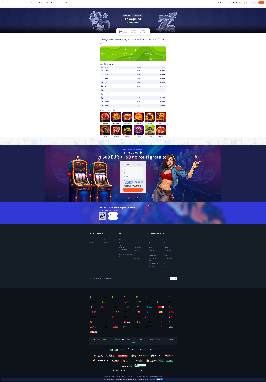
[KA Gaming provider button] (94, 322)
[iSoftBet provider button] (139, 302)
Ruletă (165, 253)
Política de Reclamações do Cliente (125, 255)
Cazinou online (91, 6)
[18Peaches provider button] (94, 332)
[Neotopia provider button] (172, 327)
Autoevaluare (137, 250)
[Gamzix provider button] (105, 297)
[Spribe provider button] (116, 307)
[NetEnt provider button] (94, 302)
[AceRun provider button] (161, 322)
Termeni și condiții (137, 182)
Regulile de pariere (123, 245)
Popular (151, 245)
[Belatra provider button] (150, 307)
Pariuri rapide (152, 255)
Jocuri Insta (166, 245)
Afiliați (135, 255)
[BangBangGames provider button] (172, 317)
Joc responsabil (138, 247)
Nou (150, 242)
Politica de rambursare (139, 240)
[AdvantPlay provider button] (94, 327)
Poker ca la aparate (168, 258)
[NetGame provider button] (150, 297)
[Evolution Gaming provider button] (105, 312)
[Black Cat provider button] (105, 327)
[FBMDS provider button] (161, 307)
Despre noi (136, 258)
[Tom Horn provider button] (172, 307)
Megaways (166, 247)
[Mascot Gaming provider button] (172, 312)
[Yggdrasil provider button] (127, 297)
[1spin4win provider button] (105, 302)
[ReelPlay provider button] (127, 317)
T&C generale (122, 240)
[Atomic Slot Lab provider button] (127, 307)
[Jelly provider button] (139, 322)
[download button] (102, 216)
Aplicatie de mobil (138, 253)
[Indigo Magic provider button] (116, 322)
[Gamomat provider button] (116, 297)
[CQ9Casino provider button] (139, 307)
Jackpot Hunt (166, 242)
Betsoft (91, 245)
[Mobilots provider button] (94, 307)
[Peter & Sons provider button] (172, 297)
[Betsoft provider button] (139, 297)
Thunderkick (107, 240)
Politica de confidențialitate (130, 181)
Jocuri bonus (166, 266)
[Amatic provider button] (161, 297)
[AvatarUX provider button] (105, 317)
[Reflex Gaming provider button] (150, 322)
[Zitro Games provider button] (127, 312)
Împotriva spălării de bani (140, 245)
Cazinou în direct (153, 250)
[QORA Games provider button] (105, 322)
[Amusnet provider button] (172, 322)
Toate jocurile (167, 261)
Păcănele (151, 247)
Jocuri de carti (167, 250)
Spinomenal (107, 245)
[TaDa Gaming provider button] (116, 312)
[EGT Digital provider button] (127, 322)
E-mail (127, 164)
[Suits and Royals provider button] (161, 327)
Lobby (150, 240)
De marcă (151, 253)
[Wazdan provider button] (116, 302)
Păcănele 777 (166, 255)
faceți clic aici (152, 379)
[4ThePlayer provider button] (116, 317)
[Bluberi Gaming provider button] (94, 312)
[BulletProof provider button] (139, 317)
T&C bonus (121, 242)
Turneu (97, 6)
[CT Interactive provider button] (161, 302)
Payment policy (122, 252)
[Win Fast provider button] (139, 312)
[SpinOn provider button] (161, 317)
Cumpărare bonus (153, 258)
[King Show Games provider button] (161, 312)
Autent (254, 2)
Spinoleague (152, 266)
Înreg (261, 2)
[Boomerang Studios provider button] (150, 317)
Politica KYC (137, 242)
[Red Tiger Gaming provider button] (105, 307)
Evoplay (91, 242)
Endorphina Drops (153, 263)
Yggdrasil (106, 242)
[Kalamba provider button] (127, 302)
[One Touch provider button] (150, 312)
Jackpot (165, 263)
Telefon (138, 164)
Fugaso (90, 240)
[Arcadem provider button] (172, 302)
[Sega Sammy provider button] (94, 317)
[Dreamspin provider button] (150, 327)
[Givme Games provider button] (150, 302)
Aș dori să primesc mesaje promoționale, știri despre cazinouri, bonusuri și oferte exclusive (133, 186)
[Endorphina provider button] (94, 297)
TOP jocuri (151, 261)
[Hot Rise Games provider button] (116, 327)
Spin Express (166, 240)
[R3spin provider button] (139, 327)
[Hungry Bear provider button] (127, 327)
